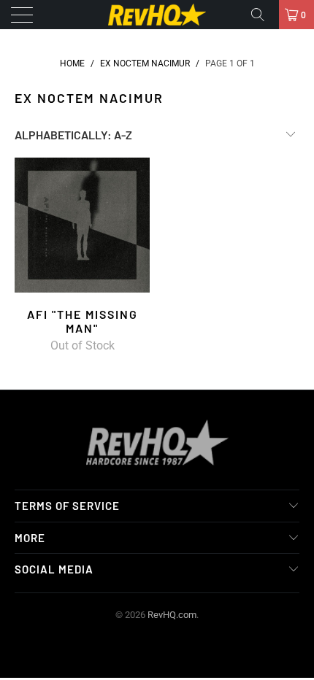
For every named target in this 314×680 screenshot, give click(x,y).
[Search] (263, 14)
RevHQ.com (172, 614)
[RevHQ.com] (157, 14)
